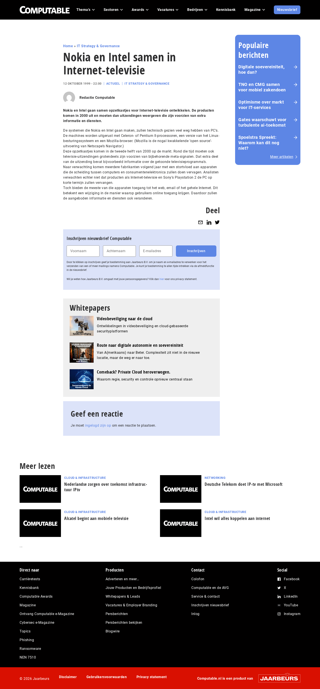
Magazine (28, 605)
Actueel (113, 83)
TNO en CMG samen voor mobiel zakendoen (262, 87)
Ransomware (30, 649)
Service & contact (205, 596)
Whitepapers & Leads (123, 596)
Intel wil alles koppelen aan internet (237, 518)
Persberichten (117, 614)
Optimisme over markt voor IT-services (261, 104)
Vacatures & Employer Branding (131, 605)
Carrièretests (30, 579)
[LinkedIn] (209, 222)
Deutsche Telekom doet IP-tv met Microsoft (244, 484)
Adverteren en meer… (122, 579)
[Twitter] (217, 222)
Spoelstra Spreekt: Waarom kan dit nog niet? (258, 143)
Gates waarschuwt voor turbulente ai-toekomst (262, 122)
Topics (25, 631)
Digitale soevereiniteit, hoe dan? (261, 69)
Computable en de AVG (210, 588)
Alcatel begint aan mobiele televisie (96, 518)
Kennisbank (29, 588)
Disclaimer (68, 677)
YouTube (291, 605)
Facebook (292, 579)
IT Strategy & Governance (98, 46)
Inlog (195, 614)
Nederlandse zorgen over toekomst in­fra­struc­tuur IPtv (105, 487)
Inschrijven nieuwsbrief (210, 605)
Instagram (292, 614)
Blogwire (113, 631)
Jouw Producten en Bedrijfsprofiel (133, 588)
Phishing (27, 640)
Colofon (197, 579)
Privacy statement (151, 677)
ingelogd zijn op (98, 425)
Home (68, 46)
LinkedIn (291, 596)
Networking (215, 477)
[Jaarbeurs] (277, 678)
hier (162, 279)
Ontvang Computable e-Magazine (47, 614)
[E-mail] (200, 222)
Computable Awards (36, 596)
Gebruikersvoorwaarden (106, 677)
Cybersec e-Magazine (37, 622)
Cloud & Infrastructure (85, 477)
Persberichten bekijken (124, 622)
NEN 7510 (28, 657)
